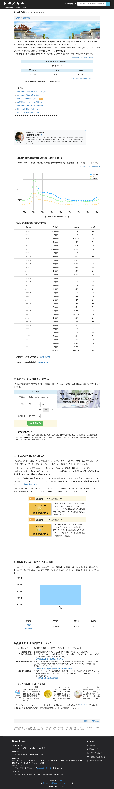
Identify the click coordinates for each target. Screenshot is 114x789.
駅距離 (22, 397)
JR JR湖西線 (28, 628)
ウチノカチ (83, 705)
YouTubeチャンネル (44, 768)
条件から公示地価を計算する (28, 95)
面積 (23, 404)
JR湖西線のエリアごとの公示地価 (29, 102)
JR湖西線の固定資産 (87, 57)
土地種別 (21, 416)
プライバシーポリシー (65, 783)
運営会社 (92, 745)
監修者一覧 (93, 749)
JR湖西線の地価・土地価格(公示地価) (50, 659)
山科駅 (28, 625)
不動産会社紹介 (95, 761)
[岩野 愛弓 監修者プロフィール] (41, 135)
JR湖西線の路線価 (73, 57)
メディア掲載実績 (96, 753)
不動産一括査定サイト (98, 757)
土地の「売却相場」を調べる (28, 99)
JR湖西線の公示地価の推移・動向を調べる (33, 92)
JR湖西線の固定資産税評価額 (47, 678)
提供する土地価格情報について (29, 109)
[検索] (108, 4)
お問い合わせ (46, 783)
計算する (36, 423)
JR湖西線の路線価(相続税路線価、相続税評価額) (54, 669)
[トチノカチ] (13, 4)
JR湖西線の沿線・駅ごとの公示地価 (30, 106)
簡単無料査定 (71, 4)
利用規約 (54, 783)
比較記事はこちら (30, 484)
